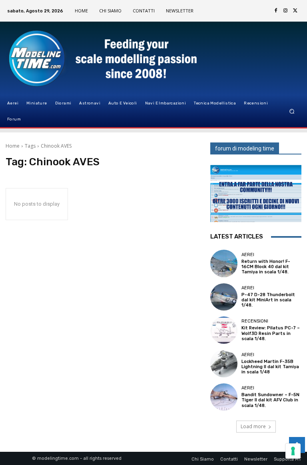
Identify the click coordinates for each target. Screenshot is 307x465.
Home (13, 145)
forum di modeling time (244, 148)
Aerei (247, 255)
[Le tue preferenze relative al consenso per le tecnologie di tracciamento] (293, 451)
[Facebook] (276, 11)
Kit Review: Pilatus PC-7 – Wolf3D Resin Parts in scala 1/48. (270, 333)
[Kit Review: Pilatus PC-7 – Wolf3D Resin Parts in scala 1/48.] (223, 330)
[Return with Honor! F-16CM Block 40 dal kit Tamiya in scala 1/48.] (223, 263)
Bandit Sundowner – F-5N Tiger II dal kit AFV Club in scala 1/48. (270, 400)
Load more (253, 426)
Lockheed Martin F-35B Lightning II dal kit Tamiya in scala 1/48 (270, 367)
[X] (295, 11)
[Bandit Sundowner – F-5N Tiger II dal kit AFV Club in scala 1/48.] (223, 397)
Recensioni (254, 321)
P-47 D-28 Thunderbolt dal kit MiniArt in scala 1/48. (268, 300)
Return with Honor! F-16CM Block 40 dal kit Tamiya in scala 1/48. (265, 267)
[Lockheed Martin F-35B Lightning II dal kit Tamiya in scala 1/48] (223, 363)
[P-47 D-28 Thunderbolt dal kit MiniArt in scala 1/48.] (223, 297)
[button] (292, 111)
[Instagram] (285, 11)
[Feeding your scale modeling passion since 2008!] (46, 58)
